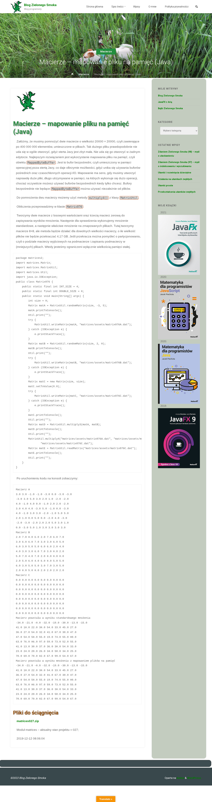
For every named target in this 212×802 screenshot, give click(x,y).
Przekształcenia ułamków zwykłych (177, 192)
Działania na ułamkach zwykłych (175, 179)
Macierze (106, 51)
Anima (180, 777)
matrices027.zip (28, 721)
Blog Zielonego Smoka (40, 5)
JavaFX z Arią (165, 102)
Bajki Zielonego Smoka (170, 108)
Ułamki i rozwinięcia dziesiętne (174, 172)
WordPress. (194, 777)
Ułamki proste (165, 185)
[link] (196, 7)
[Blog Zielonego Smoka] (15, 6)
